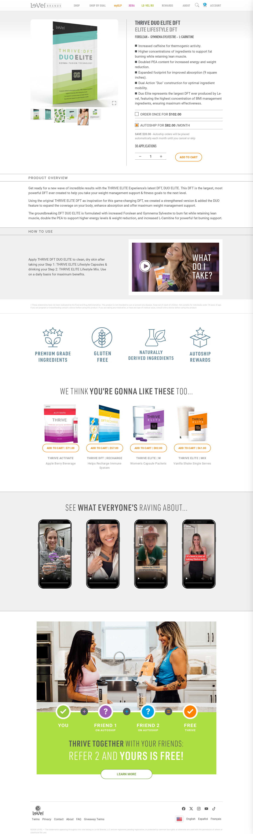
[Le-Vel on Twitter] (191, 809)
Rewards (167, 5)
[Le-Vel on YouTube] (206, 809)
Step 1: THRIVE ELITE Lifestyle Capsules (74, 264)
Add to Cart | (61, 448)
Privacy (46, 819)
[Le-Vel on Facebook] (183, 809)
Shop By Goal (97, 5)
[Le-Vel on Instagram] (199, 809)
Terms (36, 819)
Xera (132, 5)
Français (216, 819)
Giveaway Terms (94, 819)
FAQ (78, 819)
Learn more (126, 774)
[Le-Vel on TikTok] (214, 809)
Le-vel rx (148, 5)
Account (215, 5)
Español (203, 819)
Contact (59, 819)
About (69, 819)
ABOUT (186, 5)
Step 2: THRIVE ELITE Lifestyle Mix (73, 269)
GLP (118, 5)
